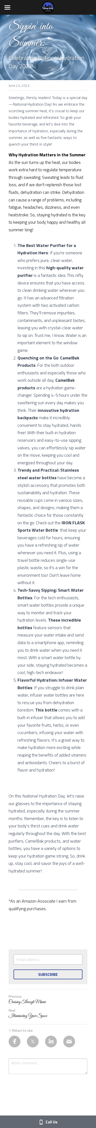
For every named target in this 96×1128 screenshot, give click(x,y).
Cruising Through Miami (27, 1002)
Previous (15, 996)
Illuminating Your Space (28, 1016)
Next (12, 1010)
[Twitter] (33, 1041)
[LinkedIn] (51, 1041)
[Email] (69, 1041)
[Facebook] (14, 1041)
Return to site (22, 1030)
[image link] (48, 7)
